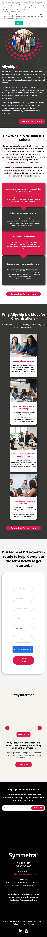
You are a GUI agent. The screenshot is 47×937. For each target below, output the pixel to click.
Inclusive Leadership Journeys (23, 897)
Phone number (23, 863)
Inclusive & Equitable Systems (23, 894)
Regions (23, 879)
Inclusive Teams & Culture (23, 900)
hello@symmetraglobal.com (23, 874)
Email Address (23, 871)
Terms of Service (26, 924)
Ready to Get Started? (32, 121)
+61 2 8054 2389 (23, 865)
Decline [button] (28, 23)
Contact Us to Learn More (23, 294)
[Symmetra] (23, 855)
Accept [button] (19, 23)
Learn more (23, 764)
